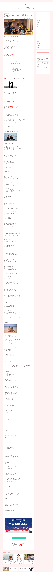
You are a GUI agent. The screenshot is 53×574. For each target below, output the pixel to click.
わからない (6, 361)
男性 (8, 361)
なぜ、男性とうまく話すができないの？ (14, 63)
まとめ (10, 73)
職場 (38, 47)
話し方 (11, 361)
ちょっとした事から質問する (15, 68)
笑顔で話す (12, 67)
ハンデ (39, 28)
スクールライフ (40, 26)
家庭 (38, 39)
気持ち (39, 45)
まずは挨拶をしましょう (14, 66)
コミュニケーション (7, 13)
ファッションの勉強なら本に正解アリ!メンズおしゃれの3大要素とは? (43, 71)
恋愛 (38, 41)
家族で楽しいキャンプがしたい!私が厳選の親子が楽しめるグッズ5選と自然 (43, 67)
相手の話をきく (13, 71)
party (39, 20)
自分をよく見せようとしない (15, 70)
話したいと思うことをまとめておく (16, 69)
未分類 (39, 43)
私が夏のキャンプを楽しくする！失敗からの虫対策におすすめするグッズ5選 (43, 59)
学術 (38, 37)
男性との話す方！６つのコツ (13, 64)
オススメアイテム (40, 22)
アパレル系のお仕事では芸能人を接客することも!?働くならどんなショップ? (43, 63)
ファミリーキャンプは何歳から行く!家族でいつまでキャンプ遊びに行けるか (43, 55)
